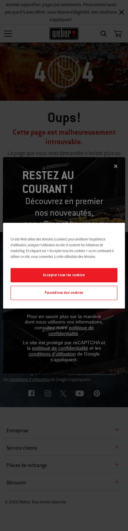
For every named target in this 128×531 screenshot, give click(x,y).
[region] (64, 265)
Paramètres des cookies (64, 293)
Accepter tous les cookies (64, 275)
